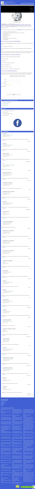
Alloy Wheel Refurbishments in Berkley (6, 453)
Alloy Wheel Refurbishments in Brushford (6, 442)
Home (31, 6)
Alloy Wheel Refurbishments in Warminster (28, 421)
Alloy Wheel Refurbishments (7, 102)
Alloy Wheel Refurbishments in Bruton (16, 442)
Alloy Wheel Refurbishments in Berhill (28, 452)
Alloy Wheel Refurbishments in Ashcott (28, 428)
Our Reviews (4, 379)
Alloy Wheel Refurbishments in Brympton (28, 442)
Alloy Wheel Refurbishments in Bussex (28, 431)
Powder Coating (5, 105)
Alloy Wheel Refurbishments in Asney (5, 427)
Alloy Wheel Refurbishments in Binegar (28, 449)
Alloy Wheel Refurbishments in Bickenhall (17, 448)
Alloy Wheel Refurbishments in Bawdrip (17, 453)
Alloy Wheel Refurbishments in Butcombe (6, 432)
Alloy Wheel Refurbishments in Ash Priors (28, 427)
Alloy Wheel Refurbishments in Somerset (8, 321)
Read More (4, 140)
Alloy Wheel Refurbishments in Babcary (17, 461)
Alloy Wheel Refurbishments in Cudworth (28, 472)
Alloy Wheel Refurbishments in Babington (28, 461)
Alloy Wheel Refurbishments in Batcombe (28, 460)
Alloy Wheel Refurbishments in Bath (27, 420)
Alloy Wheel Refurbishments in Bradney (6, 440)
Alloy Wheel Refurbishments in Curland (28, 473)
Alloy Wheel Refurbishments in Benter (16, 452)
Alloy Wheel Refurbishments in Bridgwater (6, 419)
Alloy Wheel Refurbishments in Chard (16, 418)
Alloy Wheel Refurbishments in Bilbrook (17, 449)
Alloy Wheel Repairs (6, 103)
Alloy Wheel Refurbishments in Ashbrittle (17, 428)
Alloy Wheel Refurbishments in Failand (6, 470)
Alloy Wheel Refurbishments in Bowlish (6, 438)
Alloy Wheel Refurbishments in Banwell (17, 410)
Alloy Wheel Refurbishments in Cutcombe (28, 474)
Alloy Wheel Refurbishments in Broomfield (28, 441)
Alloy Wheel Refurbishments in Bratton (28, 440)
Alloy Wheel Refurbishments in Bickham (28, 448)
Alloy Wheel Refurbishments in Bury (5, 431)
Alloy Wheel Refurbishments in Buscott (17, 431)
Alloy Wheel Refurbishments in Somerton (17, 417)
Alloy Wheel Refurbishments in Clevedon (28, 419)
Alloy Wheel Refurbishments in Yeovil (27, 417)
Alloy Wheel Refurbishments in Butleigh (17, 432)
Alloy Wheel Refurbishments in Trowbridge (17, 421)
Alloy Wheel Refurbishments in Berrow (5, 448)
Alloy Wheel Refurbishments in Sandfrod (28, 409)
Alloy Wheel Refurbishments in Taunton (28, 418)
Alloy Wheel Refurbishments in (16, 427)
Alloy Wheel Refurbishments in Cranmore (6, 482)
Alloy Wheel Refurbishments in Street (5, 417)
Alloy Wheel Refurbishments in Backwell (6, 462)
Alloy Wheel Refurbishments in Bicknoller (6, 449)
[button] (27, 487)
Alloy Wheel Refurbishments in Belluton (6, 452)
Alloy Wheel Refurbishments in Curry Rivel (17, 474)
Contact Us (31, 8)
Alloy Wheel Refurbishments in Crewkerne (6, 418)
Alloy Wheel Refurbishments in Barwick (17, 460)
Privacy (31, 11)
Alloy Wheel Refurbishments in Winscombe (28, 410)
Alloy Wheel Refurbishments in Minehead (6, 421)
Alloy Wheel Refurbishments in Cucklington (17, 472)
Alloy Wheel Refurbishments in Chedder (28, 411)
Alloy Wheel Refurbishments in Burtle (16, 429)
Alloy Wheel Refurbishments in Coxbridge (28, 480)
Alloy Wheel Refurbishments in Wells (16, 409)
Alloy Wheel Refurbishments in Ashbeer (6, 428)
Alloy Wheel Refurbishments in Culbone (17, 473)
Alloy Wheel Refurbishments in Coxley (28, 481)
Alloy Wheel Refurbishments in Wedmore (17, 411)
